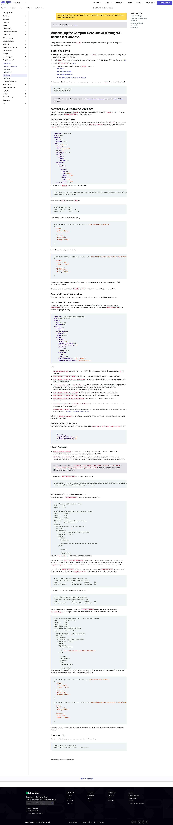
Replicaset (7, 75)
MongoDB (7, 12)
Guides (28, 8)
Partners (138, 2)
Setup (20, 8)
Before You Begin (136, 16)
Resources (149, 2)
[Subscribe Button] (52, 803)
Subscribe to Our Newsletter (36, 797)
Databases (119, 2)
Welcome (3, 8)
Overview (12, 8)
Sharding (7, 78)
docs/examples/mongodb (96, 99)
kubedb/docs (118, 99)
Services (91, 793)
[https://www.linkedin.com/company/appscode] (139, 822)
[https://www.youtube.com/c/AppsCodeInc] (146, 822)
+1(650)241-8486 (33, 810)
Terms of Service (86, 822)
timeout (81, 411)
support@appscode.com (35, 813)
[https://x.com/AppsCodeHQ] (136, 822)
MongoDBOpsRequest (65, 74)
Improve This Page (86, 779)
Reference (39, 8)
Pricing (130, 2)
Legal (131, 793)
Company (111, 793)
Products (96, 2)
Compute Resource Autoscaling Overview (71, 77)
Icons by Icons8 (99, 822)
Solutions (107, 2)
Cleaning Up (135, 27)
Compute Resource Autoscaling (137, 24)
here (72, 17)
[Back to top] (169, 819)
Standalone (7, 72)
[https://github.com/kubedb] (132, 822)
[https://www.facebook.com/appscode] (143, 822)
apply (86, 411)
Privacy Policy (73, 822)
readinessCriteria (71, 411)
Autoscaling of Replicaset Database (139, 19)
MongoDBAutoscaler (64, 71)
